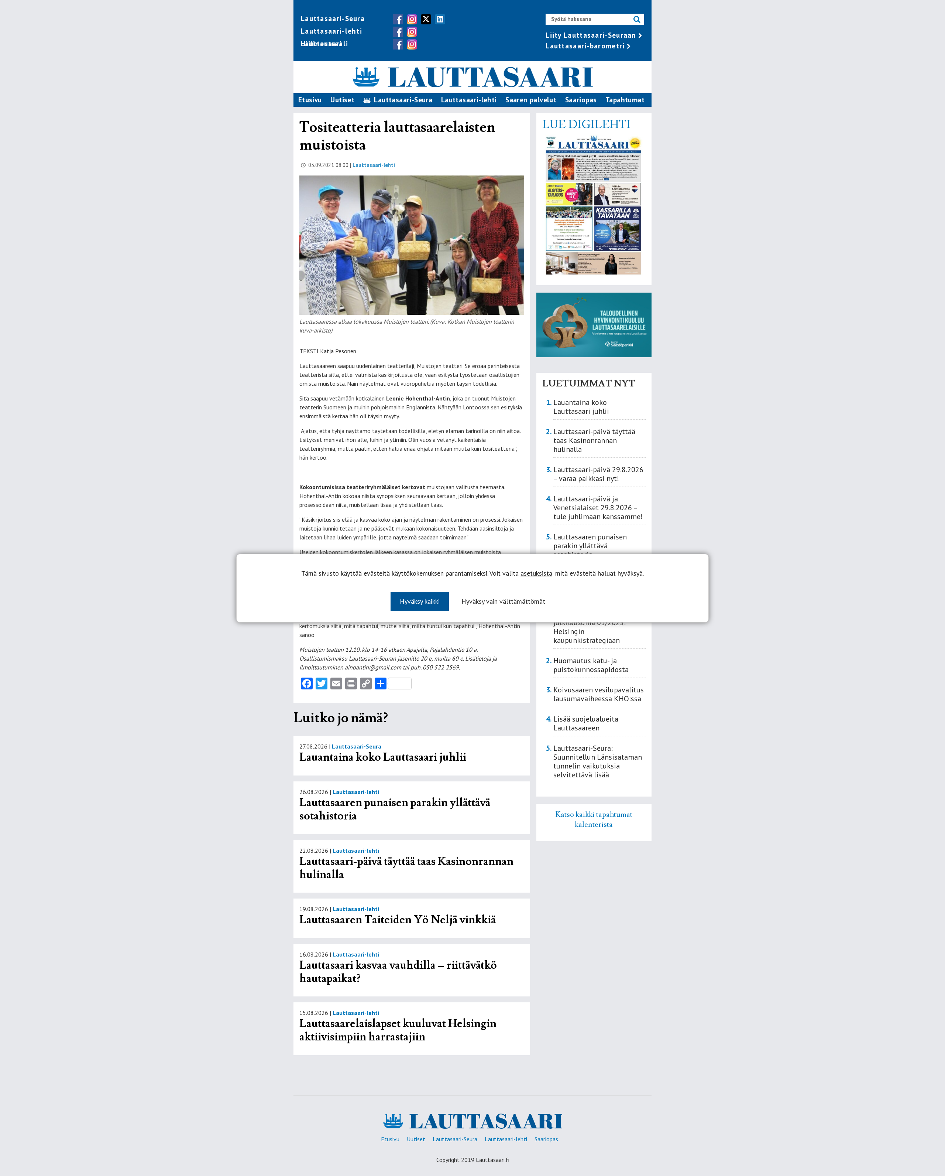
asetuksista (536, 573)
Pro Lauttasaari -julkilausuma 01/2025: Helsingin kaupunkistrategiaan (589, 627)
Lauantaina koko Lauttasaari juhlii (382, 757)
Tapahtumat (625, 99)
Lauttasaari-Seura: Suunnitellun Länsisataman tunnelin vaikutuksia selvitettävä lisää (597, 761)
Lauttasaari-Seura (333, 18)
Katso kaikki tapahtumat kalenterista (594, 819)
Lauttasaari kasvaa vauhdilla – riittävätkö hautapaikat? (398, 972)
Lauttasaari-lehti (331, 31)
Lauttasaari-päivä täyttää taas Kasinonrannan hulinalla (406, 868)
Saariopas (581, 99)
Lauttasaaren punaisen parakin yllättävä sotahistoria (394, 809)
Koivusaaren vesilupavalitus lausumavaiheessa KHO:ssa (598, 694)
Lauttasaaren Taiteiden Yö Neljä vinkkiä (397, 920)
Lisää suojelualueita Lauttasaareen (585, 723)
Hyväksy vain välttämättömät (503, 601)
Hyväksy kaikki (420, 601)
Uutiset (342, 99)
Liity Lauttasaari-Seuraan (591, 35)
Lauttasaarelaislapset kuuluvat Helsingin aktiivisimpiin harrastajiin (397, 1030)
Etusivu (310, 99)
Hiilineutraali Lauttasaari (324, 43)
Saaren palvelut (530, 99)
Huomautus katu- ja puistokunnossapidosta (591, 665)
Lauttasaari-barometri (585, 45)
